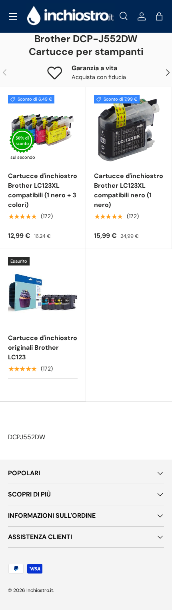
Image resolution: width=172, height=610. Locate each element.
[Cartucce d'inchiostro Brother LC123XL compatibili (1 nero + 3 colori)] (43, 130)
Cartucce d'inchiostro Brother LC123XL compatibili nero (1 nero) (128, 190)
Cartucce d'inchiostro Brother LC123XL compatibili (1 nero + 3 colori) (42, 190)
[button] (159, 16)
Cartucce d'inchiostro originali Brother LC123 (42, 347)
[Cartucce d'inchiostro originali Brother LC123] (43, 292)
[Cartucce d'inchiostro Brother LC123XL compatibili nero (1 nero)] (129, 130)
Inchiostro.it (39, 590)
